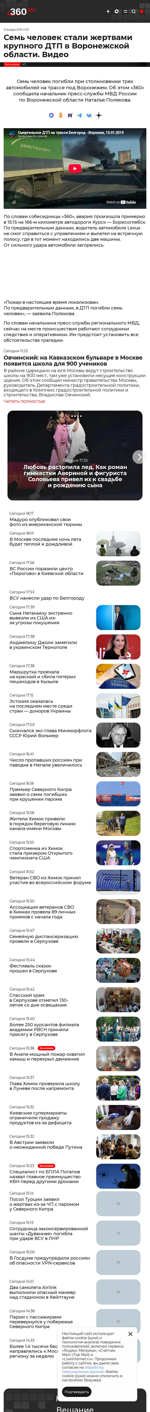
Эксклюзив (12, 64)
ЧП (24, 64)
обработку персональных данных (83, 1369)
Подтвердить (77, 1392)
